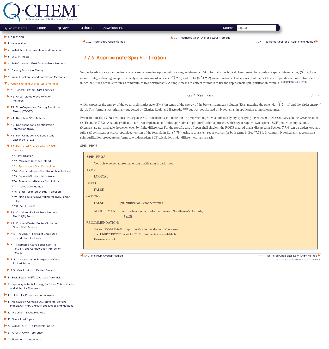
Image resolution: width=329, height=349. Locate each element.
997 (292, 82)
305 (296, 82)
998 (288, 82)
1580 (283, 82)
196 (305, 82)
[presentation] (50, 146)
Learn (41, 28)
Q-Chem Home (16, 28)
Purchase (85, 28)
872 (301, 82)
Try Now (62, 28)
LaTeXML (315, 260)
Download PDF (113, 28)
